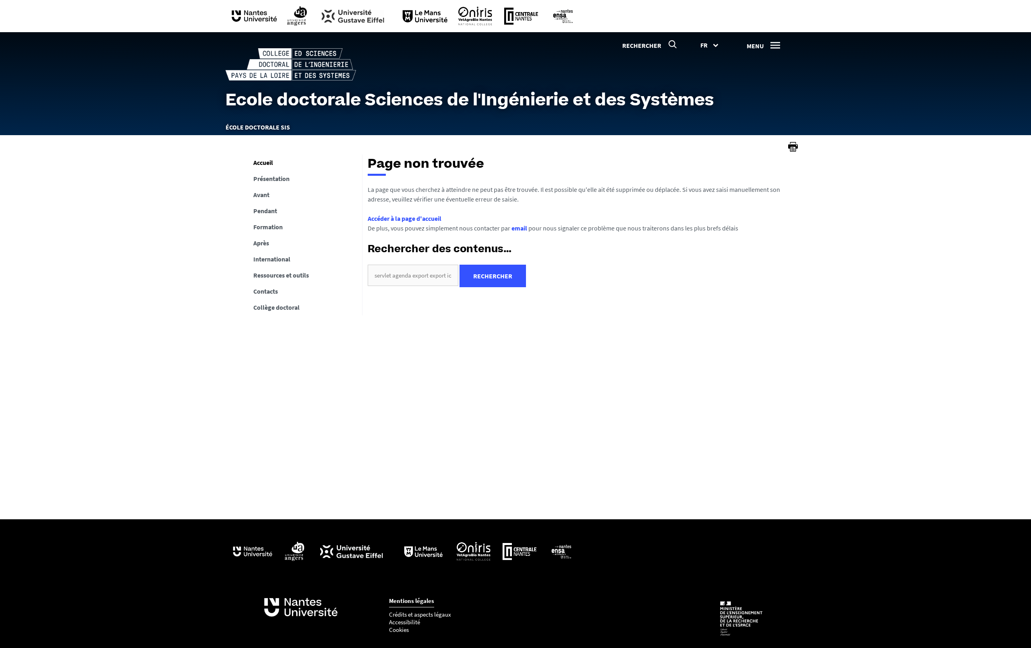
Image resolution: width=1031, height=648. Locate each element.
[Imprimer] (793, 146)
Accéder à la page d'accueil (404, 218)
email (519, 228)
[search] (413, 275)
